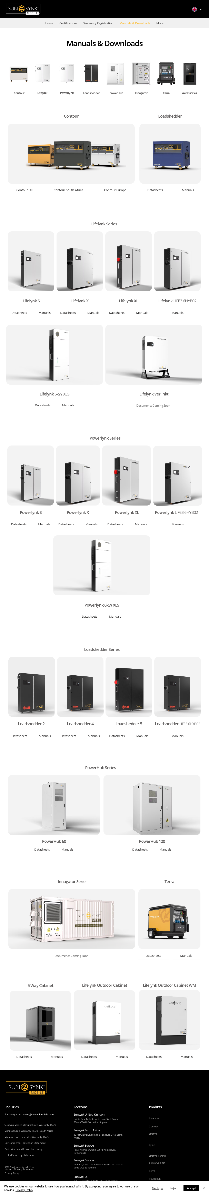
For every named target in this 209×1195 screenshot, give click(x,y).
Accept (191, 1188)
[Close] (204, 1188)
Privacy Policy (24, 1190)
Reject (173, 1188)
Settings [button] (157, 1188)
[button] (24, 190)
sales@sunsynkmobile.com (38, 1114)
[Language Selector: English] (197, 9)
